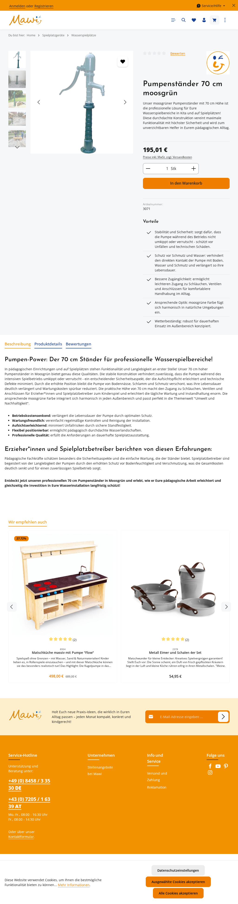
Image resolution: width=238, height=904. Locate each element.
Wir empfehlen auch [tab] (27, 522)
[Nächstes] (125, 102)
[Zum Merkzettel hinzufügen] (122, 61)
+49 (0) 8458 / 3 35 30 (29, 784)
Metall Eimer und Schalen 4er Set (175, 653)
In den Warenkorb (186, 183)
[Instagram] (210, 774)
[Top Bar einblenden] (225, 20)
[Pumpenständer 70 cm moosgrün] (81, 102)
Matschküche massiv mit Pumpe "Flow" (63, 653)
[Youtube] (218, 767)
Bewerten (177, 53)
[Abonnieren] (223, 717)
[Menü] (173, 20)
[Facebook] (211, 767)
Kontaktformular (21, 836)
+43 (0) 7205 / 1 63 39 (29, 803)
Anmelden (17, 6)
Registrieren (43, 6)
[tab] (18, 344)
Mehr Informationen (73, 885)
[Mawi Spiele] (218, 62)
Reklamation (156, 787)
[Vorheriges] (39, 102)
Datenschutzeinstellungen (178, 870)
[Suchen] (183, 20)
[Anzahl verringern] (148, 168)
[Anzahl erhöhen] (194, 168)
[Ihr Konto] (204, 20)
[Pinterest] (225, 767)
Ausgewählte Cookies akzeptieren (178, 882)
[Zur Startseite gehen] (25, 20)
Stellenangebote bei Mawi (100, 770)
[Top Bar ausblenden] (233, 5)
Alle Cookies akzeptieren (178, 893)
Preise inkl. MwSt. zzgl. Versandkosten (167, 157)
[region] (71, 102)
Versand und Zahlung (157, 776)
